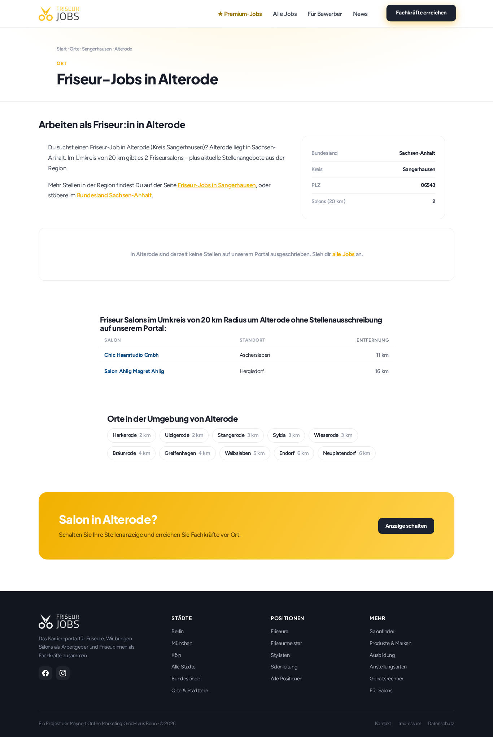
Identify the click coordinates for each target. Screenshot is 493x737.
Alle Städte (183, 666)
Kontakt (383, 723)
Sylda (286, 435)
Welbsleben (245, 453)
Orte (74, 49)
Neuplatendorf (346, 453)
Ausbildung (382, 655)
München (181, 643)
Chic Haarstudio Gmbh (131, 355)
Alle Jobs (285, 13)
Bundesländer (186, 678)
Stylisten (280, 655)
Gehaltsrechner (386, 678)
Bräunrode (131, 453)
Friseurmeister (286, 643)
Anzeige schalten (406, 525)
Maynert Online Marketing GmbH (103, 723)
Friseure (279, 631)
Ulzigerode (184, 435)
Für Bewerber (324, 13)
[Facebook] (45, 673)
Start (62, 49)
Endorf (294, 453)
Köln (176, 655)
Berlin (177, 631)
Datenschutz (441, 723)
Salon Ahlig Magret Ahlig (134, 371)
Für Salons (381, 690)
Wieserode (333, 435)
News (360, 13)
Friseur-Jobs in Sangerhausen (217, 185)
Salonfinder (382, 631)
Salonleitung (284, 666)
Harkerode (131, 435)
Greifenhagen (187, 453)
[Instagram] (63, 673)
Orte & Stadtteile (189, 690)
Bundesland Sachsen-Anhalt (114, 195)
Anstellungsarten (388, 666)
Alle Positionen (286, 678)
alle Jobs (343, 254)
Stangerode (238, 435)
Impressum (409, 723)
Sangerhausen (97, 49)
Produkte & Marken (390, 643)
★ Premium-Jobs (240, 13)
